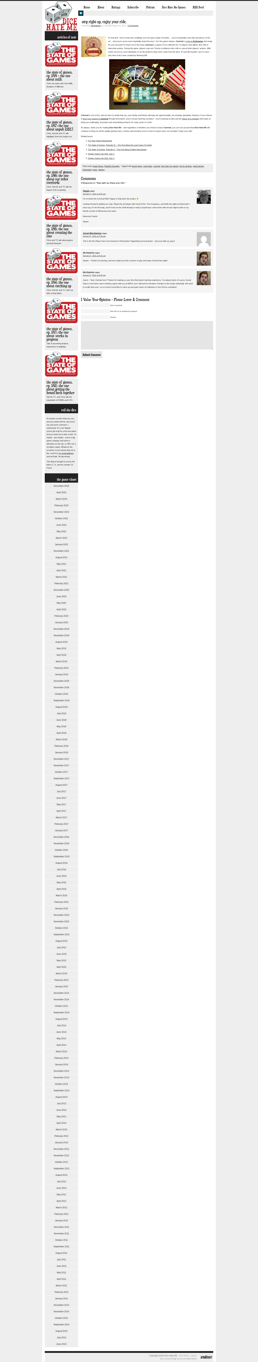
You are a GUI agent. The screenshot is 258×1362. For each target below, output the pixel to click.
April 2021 (61, 570)
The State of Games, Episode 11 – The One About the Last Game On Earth (120, 145)
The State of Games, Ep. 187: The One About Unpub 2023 (60, 125)
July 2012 (61, 1181)
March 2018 (61, 739)
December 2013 (61, 1071)
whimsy (101, 170)
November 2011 (61, 1233)
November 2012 (61, 1155)
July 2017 (61, 791)
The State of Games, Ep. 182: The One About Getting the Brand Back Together (60, 387)
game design (198, 166)
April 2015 (61, 967)
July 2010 (61, 1337)
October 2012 (61, 1162)
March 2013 (61, 1129)
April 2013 (61, 1123)
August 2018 (61, 707)
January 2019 (61, 674)
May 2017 (61, 804)
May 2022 (61, 531)
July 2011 (61, 1259)
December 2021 (61, 551)
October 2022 (61, 518)
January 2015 (61, 986)
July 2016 (61, 869)
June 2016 (61, 876)
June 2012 (61, 1188)
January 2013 (61, 1142)
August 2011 (61, 1253)
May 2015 (61, 960)
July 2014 (61, 1025)
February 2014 (61, 1058)
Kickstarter (198, 41)
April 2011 (61, 1279)
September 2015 (62, 934)
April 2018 (61, 733)
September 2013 (62, 1090)
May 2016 (61, 882)
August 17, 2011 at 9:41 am (94, 256)
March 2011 (61, 1285)
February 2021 (61, 583)
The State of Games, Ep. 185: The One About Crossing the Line (59, 230)
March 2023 (61, 499)
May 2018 (61, 726)
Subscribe (133, 7)
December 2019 (61, 629)
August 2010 (61, 1331)
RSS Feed (198, 7)
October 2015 (61, 928)
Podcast (150, 7)
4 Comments (133, 26)
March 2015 (61, 973)
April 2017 (61, 811)
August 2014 (61, 1019)
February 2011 (61, 1292)
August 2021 (61, 557)
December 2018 (61, 681)
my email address (66, 453)
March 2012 (61, 1207)
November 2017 (61, 765)
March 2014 (61, 1051)
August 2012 (61, 1175)
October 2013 (61, 1084)
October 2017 (61, 772)
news (95, 170)
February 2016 (61, 902)
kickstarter (87, 170)
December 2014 (61, 993)
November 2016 (61, 843)
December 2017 (61, 759)
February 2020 (61, 616)
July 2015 (61, 947)
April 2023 (61, 492)
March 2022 (61, 538)
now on (189, 41)
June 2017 (61, 798)
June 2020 (61, 596)
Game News (98, 166)
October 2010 (61, 1318)
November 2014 (61, 999)
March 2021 (61, 577)
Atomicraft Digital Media (187, 1359)
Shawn (86, 191)
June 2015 (61, 954)
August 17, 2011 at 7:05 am (94, 236)
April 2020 (61, 609)
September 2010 (62, 1324)
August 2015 (61, 941)
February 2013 (61, 1136)
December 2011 (61, 1227)
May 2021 (61, 564)
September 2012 (62, 1168)
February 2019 (61, 668)
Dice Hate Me (61, 16)
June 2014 (61, 1032)
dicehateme (96, 26)
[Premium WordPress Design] (206, 1361)
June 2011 (62, 1266)
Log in (194, 1355)
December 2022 (61, 512)
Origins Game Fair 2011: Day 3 (101, 158)
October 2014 (61, 1006)
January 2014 (61, 1064)
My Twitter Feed (80, 13)
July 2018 (61, 713)
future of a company (190, 119)
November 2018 (61, 687)
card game (147, 166)
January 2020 (61, 622)
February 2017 (61, 824)
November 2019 (61, 635)
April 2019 (61, 655)
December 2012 (61, 1149)
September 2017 (62, 778)
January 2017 (61, 830)
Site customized (167, 1359)
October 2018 (61, 694)
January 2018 (61, 752)
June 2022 (61, 525)
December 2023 (61, 486)
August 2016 (61, 863)
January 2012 (61, 1220)
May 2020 (61, 603)
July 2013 (61, 1103)
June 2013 (61, 1110)
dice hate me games (169, 166)
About (100, 7)
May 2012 (61, 1194)
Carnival (104, 119)
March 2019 (61, 661)
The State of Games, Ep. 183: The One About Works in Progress (59, 334)
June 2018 (61, 720)
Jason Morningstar (92, 233)
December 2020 (61, 590)
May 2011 (61, 1272)
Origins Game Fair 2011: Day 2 (101, 154)
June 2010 (61, 1344)
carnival (156, 166)
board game (137, 166)
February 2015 (61, 980)
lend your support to (92, 119)
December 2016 (61, 837)
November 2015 (61, 921)
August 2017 (61, 785)
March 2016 (61, 895)
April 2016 (61, 889)
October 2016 (61, 850)
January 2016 (61, 908)
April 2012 (61, 1201)
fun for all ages (185, 166)
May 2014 (61, 1038)
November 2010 (61, 1311)
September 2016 (62, 856)
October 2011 (61, 1240)
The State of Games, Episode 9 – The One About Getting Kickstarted (117, 149)
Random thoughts (112, 166)
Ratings (115, 7)
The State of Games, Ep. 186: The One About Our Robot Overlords (59, 177)
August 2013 (61, 1097)
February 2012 (61, 1214)
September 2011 (61, 1246)
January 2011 (61, 1298)
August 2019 (61, 642)
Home (87, 7)
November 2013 (61, 1077)
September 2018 (62, 700)
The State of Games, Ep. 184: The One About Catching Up (59, 282)
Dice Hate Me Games (174, 7)
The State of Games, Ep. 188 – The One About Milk (59, 76)
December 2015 (61, 915)
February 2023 (61, 505)
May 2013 (61, 1116)
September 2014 (62, 1012)
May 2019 (61, 648)
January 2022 (61, 544)
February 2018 (61, 746)
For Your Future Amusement (100, 141)
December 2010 (61, 1305)
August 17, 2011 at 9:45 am (94, 275)
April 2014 (61, 1045)
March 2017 (61, 817)
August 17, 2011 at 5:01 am (94, 194)
